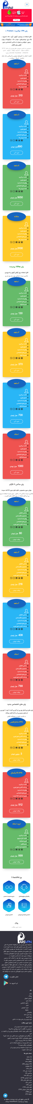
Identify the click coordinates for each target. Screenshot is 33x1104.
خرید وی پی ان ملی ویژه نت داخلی (22, 1019)
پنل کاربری (29, 1017)
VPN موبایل (28, 1064)
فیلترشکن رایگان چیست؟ (25, 1045)
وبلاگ (30, 996)
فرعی (30, 1085)
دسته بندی (29, 1001)
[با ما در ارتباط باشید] (4, 1095)
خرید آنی (16, 102)
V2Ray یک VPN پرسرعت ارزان (23, 1041)
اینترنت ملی (28, 1071)
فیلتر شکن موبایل (27, 1089)
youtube (27, 1066)
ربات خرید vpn (28, 1015)
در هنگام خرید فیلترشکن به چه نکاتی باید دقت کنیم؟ (17, 1036)
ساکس (30, 1082)
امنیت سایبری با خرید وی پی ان (23, 1027)
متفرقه (26, 1010)
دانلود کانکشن (24, 1003)
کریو (30, 1092)
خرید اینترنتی (24, 1008)
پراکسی (30, 1073)
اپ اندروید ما (13, 983)
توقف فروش (16, 539)
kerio (28, 1057)
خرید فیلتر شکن (27, 1080)
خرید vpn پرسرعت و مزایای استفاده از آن (21, 1043)
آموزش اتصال (28, 998)
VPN (26, 1062)
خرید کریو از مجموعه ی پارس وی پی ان (21, 1047)
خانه (30, 994)
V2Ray (27, 1059)
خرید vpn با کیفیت (27, 1050)
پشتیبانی (29, 1012)
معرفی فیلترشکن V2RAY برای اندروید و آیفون (19, 1038)
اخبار (27, 1005)
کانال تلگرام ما (13, 977)
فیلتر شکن (29, 1087)
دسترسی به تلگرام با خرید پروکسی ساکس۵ (20, 1029)
